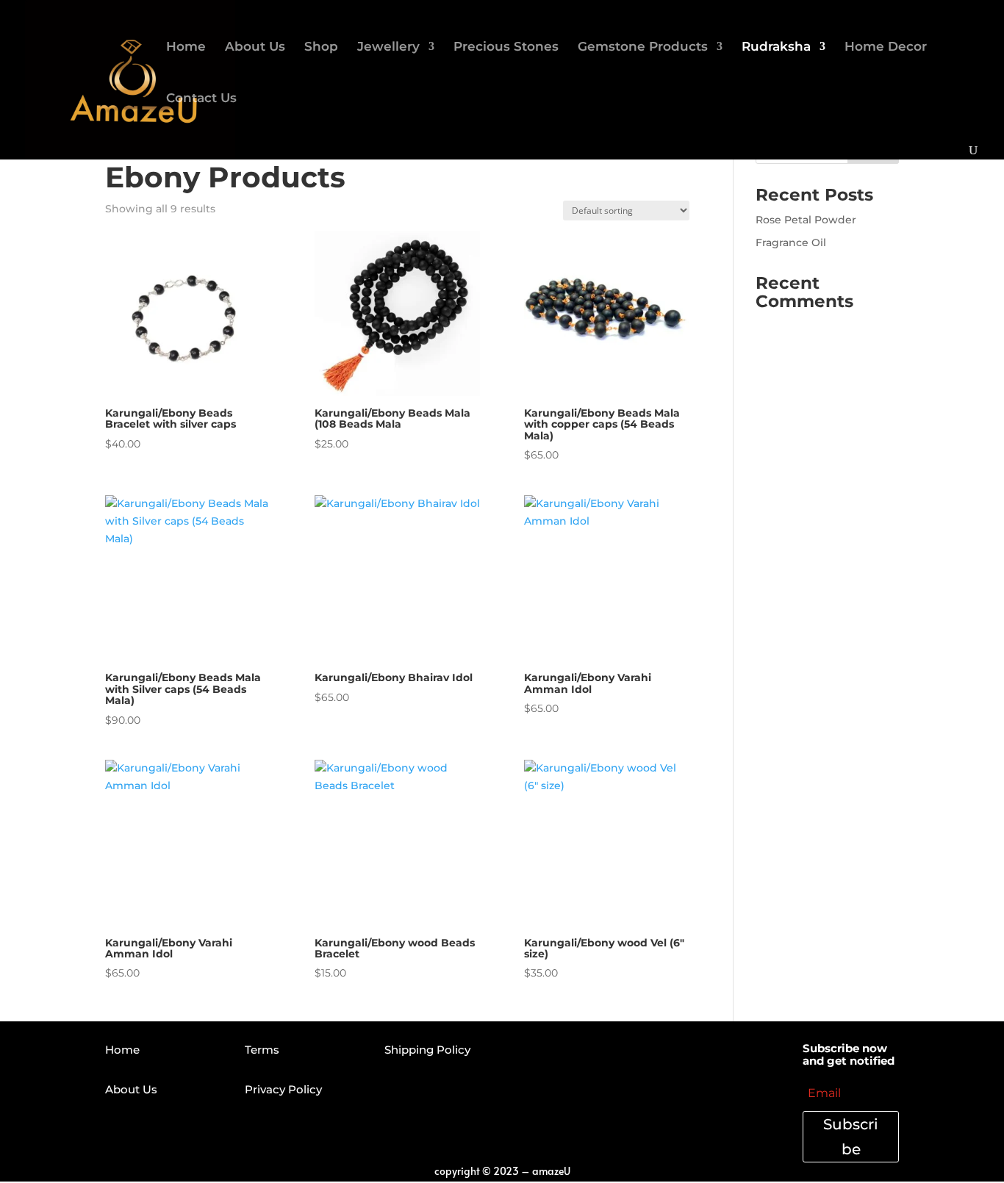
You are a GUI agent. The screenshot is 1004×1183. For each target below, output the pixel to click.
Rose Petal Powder (806, 219)
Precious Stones (506, 47)
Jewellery (388, 47)
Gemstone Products (643, 47)
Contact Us (201, 99)
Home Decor (886, 47)
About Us (255, 47)
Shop (321, 47)
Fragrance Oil (791, 242)
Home (186, 47)
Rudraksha (776, 47)
